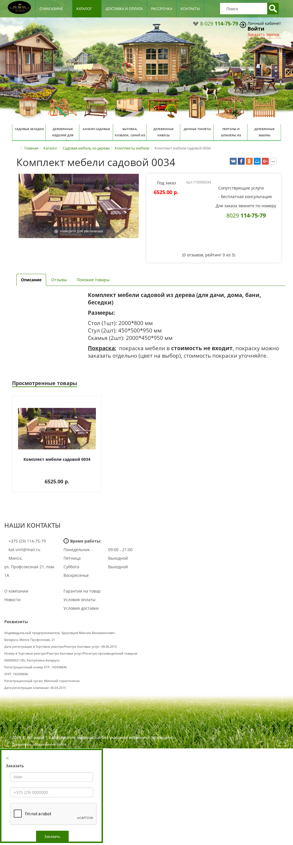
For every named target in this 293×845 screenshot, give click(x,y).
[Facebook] (241, 161)
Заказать (52, 836)
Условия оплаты (80, 599)
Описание (31, 279)
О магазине (51, 8)
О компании (16, 591)
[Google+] (265, 161)
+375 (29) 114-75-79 (26, 541)
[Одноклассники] (249, 161)
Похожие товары (93, 279)
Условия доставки (81, 608)
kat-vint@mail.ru (24, 549)
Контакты (190, 8)
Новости (12, 599)
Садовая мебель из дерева (86, 148)
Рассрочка (161, 8)
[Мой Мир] (257, 161)
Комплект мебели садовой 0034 (56, 459)
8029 (246, 215)
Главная (31, 148)
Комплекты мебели (132, 148)
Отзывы (59, 279)
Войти (256, 28)
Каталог (84, 8)
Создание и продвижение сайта (39, 744)
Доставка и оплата (124, 8)
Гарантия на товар (82, 591)
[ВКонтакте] (233, 161)
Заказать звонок (264, 34)
